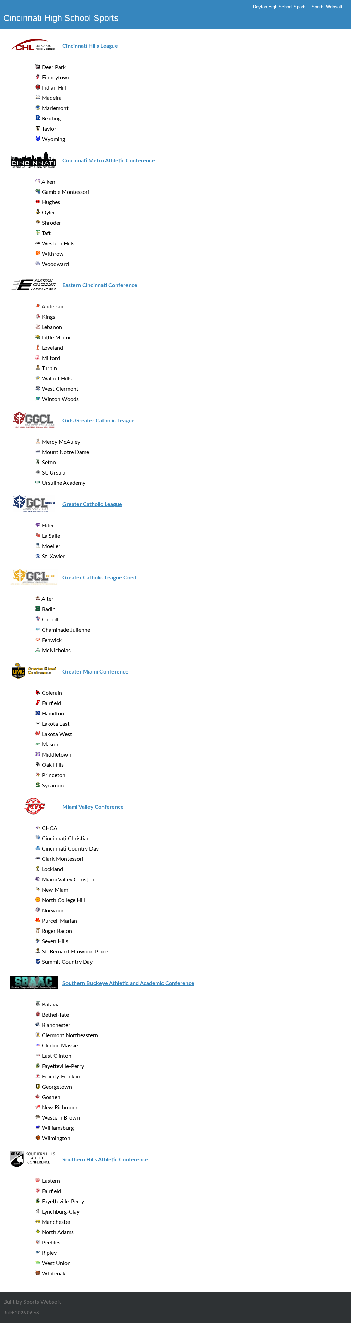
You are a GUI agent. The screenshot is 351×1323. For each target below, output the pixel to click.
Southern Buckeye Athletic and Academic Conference (128, 983)
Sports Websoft (327, 6)
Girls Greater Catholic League (98, 420)
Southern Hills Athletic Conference (105, 1159)
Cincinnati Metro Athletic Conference (108, 160)
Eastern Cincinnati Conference (99, 285)
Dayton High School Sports (280, 6)
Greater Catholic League (92, 504)
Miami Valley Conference (93, 807)
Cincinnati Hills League (90, 46)
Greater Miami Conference (95, 672)
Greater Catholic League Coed (99, 578)
